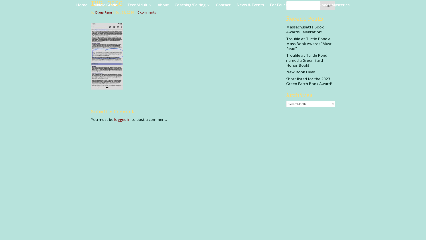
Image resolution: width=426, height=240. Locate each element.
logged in (122, 119)
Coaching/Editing (190, 5)
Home (81, 5)
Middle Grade (105, 5)
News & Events (250, 5)
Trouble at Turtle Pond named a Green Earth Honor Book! (306, 60)
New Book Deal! (300, 71)
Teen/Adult (137, 5)
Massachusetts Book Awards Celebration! (305, 29)
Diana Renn (103, 12)
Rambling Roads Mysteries (325, 5)
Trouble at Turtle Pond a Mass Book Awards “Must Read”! (309, 43)
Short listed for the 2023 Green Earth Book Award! (309, 81)
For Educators (283, 5)
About (163, 5)
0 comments (147, 12)
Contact (223, 5)
